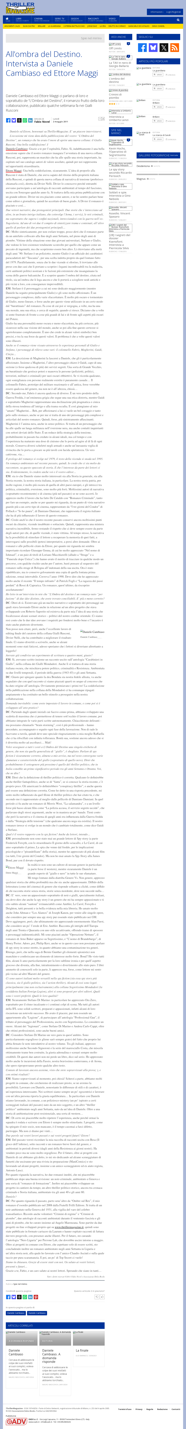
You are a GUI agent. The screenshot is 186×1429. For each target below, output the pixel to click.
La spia (103, 26)
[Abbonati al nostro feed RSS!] (175, 48)
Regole (149, 1409)
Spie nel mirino (91, 38)
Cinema (41, 19)
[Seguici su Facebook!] (142, 48)
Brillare (41, 26)
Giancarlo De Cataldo (138, 26)
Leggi (159, 74)
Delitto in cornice (117, 26)
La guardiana (54, 26)
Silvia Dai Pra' (29, 26)
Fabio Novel (42, 121)
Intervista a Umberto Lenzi (118, 118)
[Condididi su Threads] (19, 120)
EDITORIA (47, 1341)
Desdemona (143, 166)
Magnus (141, 178)
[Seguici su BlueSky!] (153, 48)
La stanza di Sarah (162, 135)
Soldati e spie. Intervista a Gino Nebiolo (119, 195)
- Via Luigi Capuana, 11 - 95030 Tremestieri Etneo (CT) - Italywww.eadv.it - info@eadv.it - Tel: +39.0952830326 (59, 1420)
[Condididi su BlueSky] (13, 120)
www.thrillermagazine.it (69, 1227)
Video (113, 19)
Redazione (162, 1409)
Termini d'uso (125, 1409)
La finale (82, 1350)
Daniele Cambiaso (16, 149)
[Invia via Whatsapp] (24, 120)
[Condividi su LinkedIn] (30, 120)
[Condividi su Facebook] (8, 120)
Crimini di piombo (115, 96)
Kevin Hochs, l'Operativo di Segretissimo (117, 152)
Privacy (139, 1409)
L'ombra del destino (117, 80)
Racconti (95, 19)
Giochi (77, 19)
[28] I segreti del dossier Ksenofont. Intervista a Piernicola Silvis (119, 241)
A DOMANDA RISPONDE (21, 1341)
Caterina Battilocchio (74, 26)
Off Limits (115, 48)
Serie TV (60, 19)
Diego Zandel (158, 26)
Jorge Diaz (92, 26)
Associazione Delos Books (23, 1411)
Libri (22, 19)
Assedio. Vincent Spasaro (119, 214)
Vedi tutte (174, 155)
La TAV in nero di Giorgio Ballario (120, 64)
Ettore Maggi (14, 170)
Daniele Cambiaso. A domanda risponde (51, 1356)
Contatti (176, 1409)
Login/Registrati (173, 12)
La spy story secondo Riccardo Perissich (120, 172)
